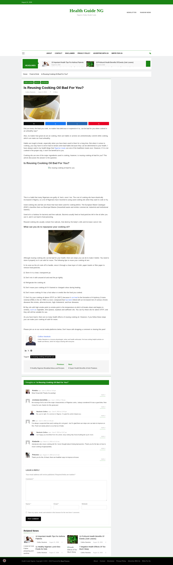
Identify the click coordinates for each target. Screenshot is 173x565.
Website (85, 504)
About (49, 53)
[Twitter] (28, 351)
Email (56, 504)
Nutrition (44, 82)
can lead (74, 297)
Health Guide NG (87, 10)
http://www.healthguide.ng (79, 435)
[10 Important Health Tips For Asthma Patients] (45, 63)
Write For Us (117, 53)
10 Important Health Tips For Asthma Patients (67, 62)
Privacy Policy (84, 53)
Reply (103, 395)
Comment (30, 479)
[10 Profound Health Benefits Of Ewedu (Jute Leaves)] (90, 64)
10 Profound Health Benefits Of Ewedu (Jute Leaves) (114, 62)
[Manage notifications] (4, 560)
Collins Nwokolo (30, 92)
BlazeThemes (65, 561)
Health (37, 82)
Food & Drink (28, 82)
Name (28, 504)
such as (33, 310)
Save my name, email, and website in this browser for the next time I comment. (54, 512)
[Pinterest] (31, 351)
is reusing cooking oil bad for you (42, 357)
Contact (58, 53)
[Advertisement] (86, 32)
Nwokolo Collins (42, 411)
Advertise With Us (101, 53)
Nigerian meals (60, 148)
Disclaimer (70, 53)
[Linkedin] (26, 351)
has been (68, 300)
